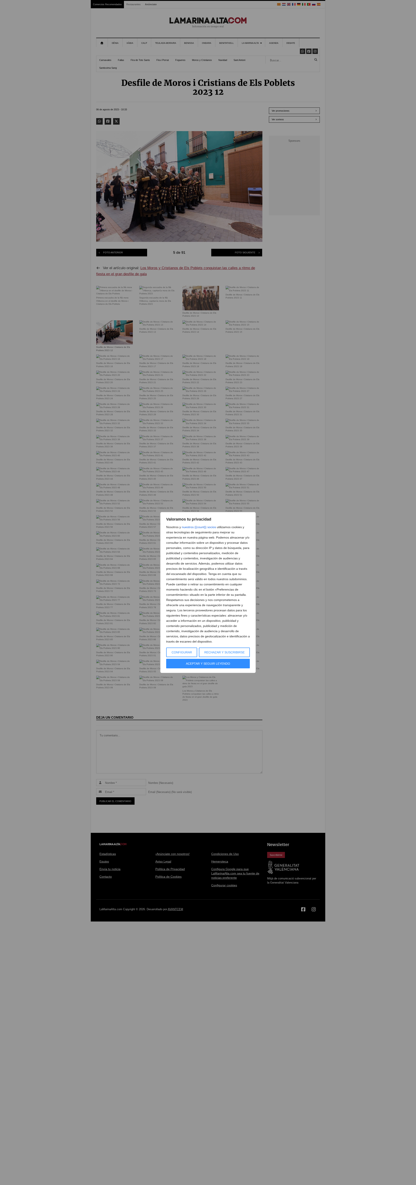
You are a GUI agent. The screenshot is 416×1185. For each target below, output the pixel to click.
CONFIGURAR (182, 652)
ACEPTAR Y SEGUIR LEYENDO (208, 663)
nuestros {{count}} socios (199, 527)
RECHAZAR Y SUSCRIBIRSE (224, 652)
